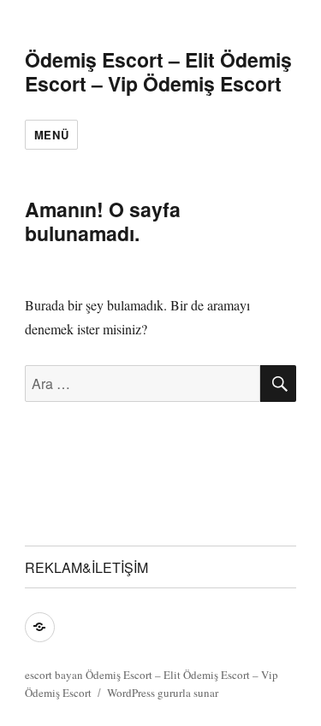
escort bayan (54, 674)
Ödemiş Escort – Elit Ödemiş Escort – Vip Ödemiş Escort (158, 71)
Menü (51, 135)
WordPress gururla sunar (162, 692)
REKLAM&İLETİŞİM (86, 567)
